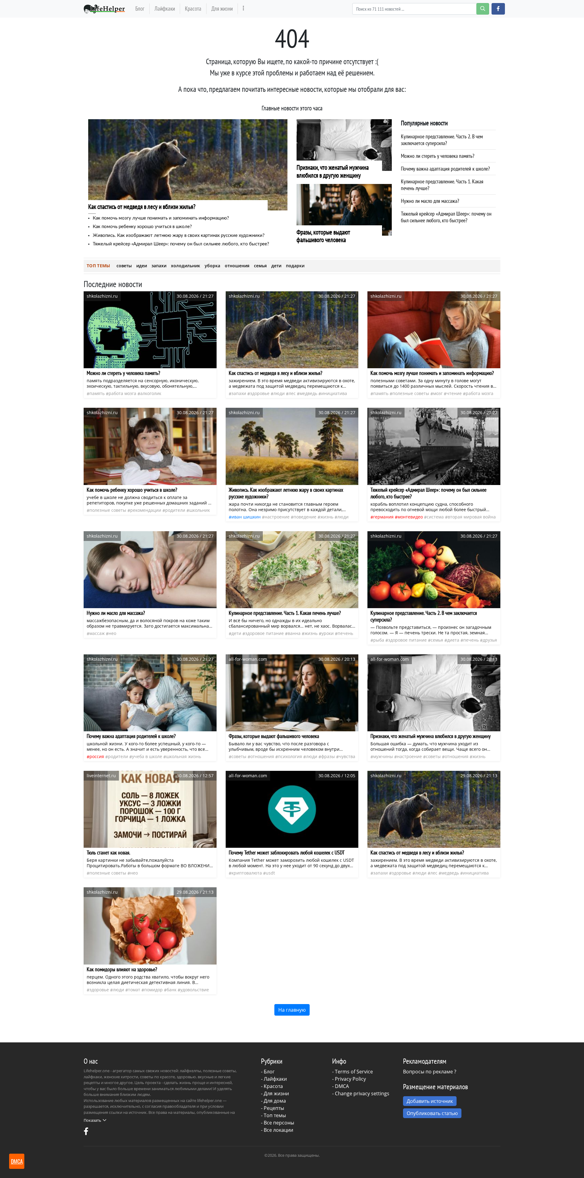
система (435, 517)
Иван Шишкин (246, 517)
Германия (383, 517)
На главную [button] (292, 1009)
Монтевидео (410, 517)
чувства (347, 756)
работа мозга (122, 393)
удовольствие (194, 990)
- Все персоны (277, 1122)
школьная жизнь (183, 756)
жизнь (326, 517)
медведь (308, 393)
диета (453, 640)
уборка (212, 266)
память (97, 393)
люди (279, 393)
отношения (237, 266)
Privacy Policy (350, 1079)
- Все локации (277, 1130)
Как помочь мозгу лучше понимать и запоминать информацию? (161, 218)
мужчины (383, 756)
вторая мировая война (472, 517)
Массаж (97, 633)
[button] (498, 9)
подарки (295, 266)
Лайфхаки (165, 8)
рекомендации (145, 510)
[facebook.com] (86, 1132)
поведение (305, 517)
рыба (378, 640)
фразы (328, 756)
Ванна (294, 633)
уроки (328, 633)
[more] (243, 8)
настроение (277, 517)
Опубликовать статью (432, 1113)
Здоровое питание (264, 633)
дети (276, 266)
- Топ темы (273, 1115)
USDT (270, 873)
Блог (139, 8)
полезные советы (410, 393)
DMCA (342, 1086)
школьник (199, 510)
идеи (141, 266)
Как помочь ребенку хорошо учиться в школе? (142, 226)
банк (171, 990)
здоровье (259, 393)
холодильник (185, 266)
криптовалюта (246, 873)
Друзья (490, 640)
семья (260, 266)
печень (345, 633)
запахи (158, 266)
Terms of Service (354, 1071)
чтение (454, 393)
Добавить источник (430, 1101)
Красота (193, 8)
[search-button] (482, 9)
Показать (92, 1120)
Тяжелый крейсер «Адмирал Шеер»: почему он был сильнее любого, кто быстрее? (181, 244)
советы (124, 266)
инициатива (334, 393)
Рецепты (274, 1108)
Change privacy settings (362, 1093)
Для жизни (222, 8)
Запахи (238, 393)
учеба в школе (147, 756)
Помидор (153, 990)
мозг (438, 393)
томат (134, 990)
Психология (290, 756)
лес (292, 393)
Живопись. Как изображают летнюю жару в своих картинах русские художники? (179, 235)
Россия (96, 756)
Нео (112, 633)
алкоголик (150, 393)
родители (175, 510)
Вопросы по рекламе (428, 1071)
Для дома (275, 1100)
